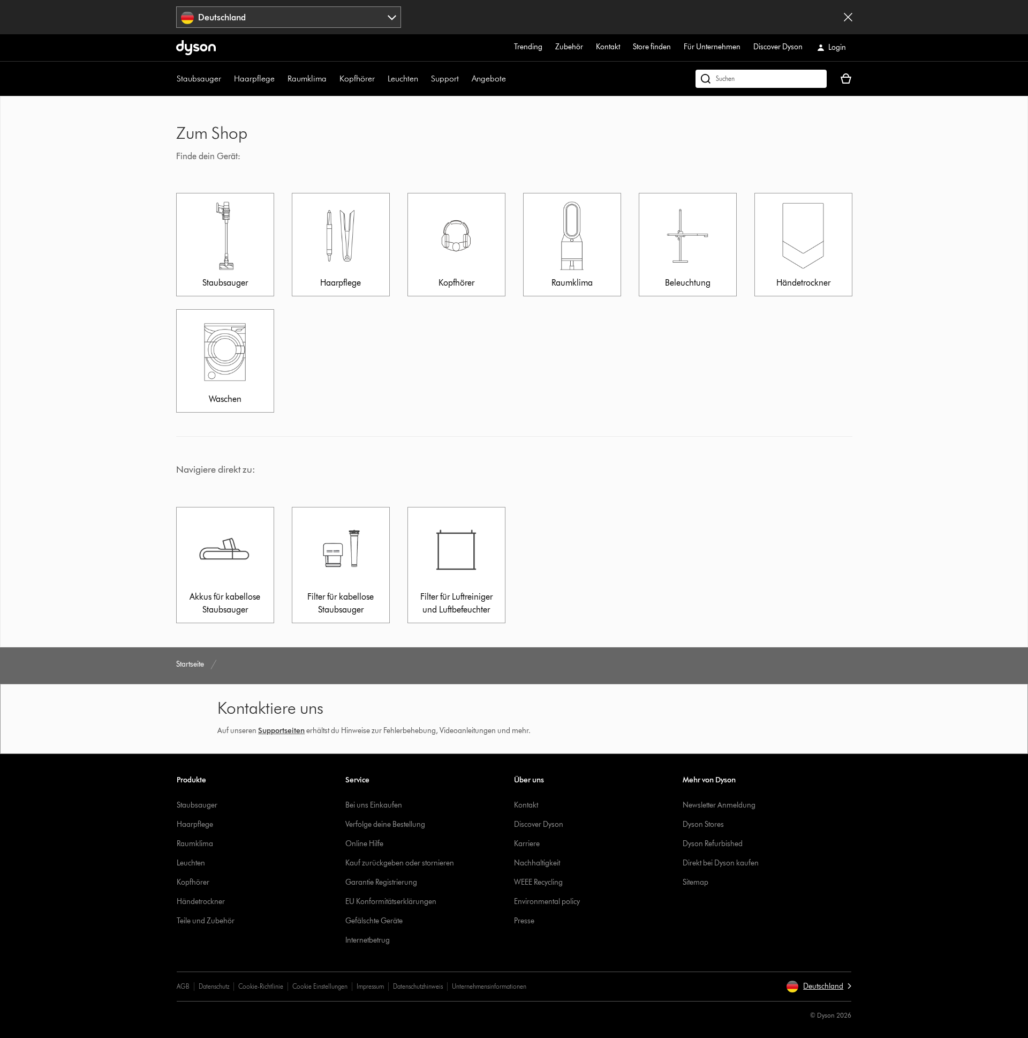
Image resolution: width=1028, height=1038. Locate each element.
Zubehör (569, 46)
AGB (183, 986)
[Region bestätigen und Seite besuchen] (848, 17)
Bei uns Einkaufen (373, 805)
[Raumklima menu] (332, 78)
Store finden (652, 46)
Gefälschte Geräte (374, 920)
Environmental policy (547, 901)
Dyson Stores (703, 824)
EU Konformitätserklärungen (390, 901)
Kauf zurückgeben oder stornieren (399, 863)
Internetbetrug (367, 940)
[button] (818, 986)
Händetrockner (201, 901)
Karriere (527, 843)
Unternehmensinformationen (489, 986)
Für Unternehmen (712, 46)
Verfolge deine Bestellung (385, 824)
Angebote (489, 78)
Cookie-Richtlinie (260, 986)
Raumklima (307, 78)
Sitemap (695, 882)
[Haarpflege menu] (280, 78)
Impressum (370, 986)
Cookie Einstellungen (319, 986)
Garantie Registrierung (381, 882)
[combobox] (289, 17)
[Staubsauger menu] (226, 78)
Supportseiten (281, 730)
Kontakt (608, 46)
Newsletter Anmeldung (719, 805)
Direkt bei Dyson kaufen (721, 863)
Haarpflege (254, 78)
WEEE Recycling (538, 882)
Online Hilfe (364, 843)
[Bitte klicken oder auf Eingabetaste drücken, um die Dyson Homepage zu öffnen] (196, 47)
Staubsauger (199, 78)
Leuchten (403, 78)
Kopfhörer (357, 78)
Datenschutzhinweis (418, 986)
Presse (524, 920)
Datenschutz (214, 986)
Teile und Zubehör (206, 920)
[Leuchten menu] (423, 78)
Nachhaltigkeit (537, 863)
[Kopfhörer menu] (380, 78)
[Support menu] (464, 78)
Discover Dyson (778, 46)
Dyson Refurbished (713, 843)
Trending (528, 46)
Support (445, 78)
